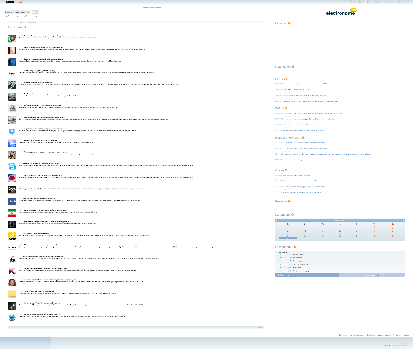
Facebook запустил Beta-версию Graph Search (39, 198)
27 (340, 236)
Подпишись (283, 66)
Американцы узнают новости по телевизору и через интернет (45, 152)
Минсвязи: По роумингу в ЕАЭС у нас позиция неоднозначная (303, 130)
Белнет (361, 2)
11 (305, 231)
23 (392, 233)
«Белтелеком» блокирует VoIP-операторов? (297, 175)
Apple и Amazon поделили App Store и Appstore (40, 140)
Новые (27, 22)
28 (356, 236)
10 (287, 231)
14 (356, 231)
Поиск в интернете (14, 16)
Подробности (378, 2)
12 (322, 231)
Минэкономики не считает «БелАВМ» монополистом (301, 125)
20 (340, 233)
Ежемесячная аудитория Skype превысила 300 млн (41, 163)
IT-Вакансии (397, 335)
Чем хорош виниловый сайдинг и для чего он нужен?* (301, 160)
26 (322, 236)
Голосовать (284, 275)
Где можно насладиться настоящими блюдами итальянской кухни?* (306, 148)
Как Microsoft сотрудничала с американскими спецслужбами (45, 94)
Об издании (342, 335)
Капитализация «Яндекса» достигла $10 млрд (39, 71)
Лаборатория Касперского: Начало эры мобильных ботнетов (45, 268)
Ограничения (371, 335)
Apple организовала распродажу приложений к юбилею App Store (46, 222)
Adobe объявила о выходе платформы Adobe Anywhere (43, 47)
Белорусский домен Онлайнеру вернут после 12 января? (302, 192)
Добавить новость (384, 335)
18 (305, 233)
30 (392, 236)
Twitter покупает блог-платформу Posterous (39, 291)
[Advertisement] (340, 42)
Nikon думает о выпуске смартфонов (36, 233)
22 (374, 233)
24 (287, 236)
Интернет (33, 22)
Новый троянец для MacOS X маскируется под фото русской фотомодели (50, 280)
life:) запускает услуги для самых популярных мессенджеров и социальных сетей (311, 101)
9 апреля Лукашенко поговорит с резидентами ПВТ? (300, 181)
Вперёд (260, 327)
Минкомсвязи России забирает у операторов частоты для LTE (45, 256)
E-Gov (369, 2)
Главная (353, 2)
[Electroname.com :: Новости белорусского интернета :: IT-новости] (341, 16)
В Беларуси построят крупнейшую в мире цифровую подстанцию (304, 142)
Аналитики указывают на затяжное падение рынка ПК (42, 105)
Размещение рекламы (356, 335)
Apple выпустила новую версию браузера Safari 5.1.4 (42, 314)
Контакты (407, 335)
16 (392, 231)
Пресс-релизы (390, 2)
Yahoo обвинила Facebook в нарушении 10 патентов (42, 303)
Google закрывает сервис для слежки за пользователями (44, 117)
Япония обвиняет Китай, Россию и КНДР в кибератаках (42, 175)
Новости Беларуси (404, 2)
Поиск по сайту (31, 16)
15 (374, 231)
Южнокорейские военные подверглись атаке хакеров (41, 187)
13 (340, 231)
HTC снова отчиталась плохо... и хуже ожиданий (40, 245)
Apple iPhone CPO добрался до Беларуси (297, 90)
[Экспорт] (20, 2)
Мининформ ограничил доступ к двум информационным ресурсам (305, 95)
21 (356, 233)
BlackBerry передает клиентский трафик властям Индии (43, 59)
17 (287, 233)
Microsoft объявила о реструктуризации (38, 82)
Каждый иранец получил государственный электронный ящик (45, 210)
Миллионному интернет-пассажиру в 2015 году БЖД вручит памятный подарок (310, 119)
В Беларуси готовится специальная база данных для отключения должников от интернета (313, 113)
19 (322, 233)
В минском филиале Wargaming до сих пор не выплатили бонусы (304, 187)
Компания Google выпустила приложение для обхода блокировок (47, 36)
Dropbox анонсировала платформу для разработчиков (43, 129)
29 (374, 236)
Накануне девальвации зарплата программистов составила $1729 (305, 84)
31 (287, 238)
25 (305, 236)
